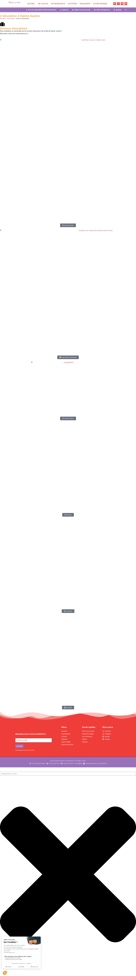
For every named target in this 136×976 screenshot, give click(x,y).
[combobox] (68, 774)
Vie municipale (58, 4)
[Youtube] (125, 3)
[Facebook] (114, 3)
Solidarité (85, 4)
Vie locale (43, 4)
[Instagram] (118, 3)
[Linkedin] (122, 3)
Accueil (31, 4)
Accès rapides (100, 4)
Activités (72, 4)
